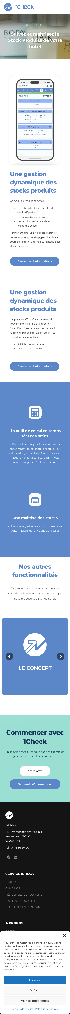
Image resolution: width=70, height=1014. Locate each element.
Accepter (35, 980)
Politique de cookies (22, 1008)
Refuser (35, 990)
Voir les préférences (35, 1000)
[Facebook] (8, 857)
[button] (64, 935)
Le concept (35, 668)
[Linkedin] (15, 857)
